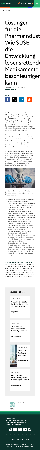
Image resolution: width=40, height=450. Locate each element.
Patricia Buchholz (16, 336)
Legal (14, 418)
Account (23, 3)
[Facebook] (15, 429)
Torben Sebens (10, 89)
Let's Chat (18, 424)
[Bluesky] (29, 429)
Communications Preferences (16, 422)
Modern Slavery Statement (15, 420)
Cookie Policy (29, 446)
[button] (7, 99)
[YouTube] (10, 429)
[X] (20, 429)
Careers (8, 418)
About (27, 420)
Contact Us (9, 424)
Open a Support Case (23, 439)
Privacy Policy (19, 446)
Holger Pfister (15, 311)
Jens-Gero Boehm (23, 360)
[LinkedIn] (25, 429)
